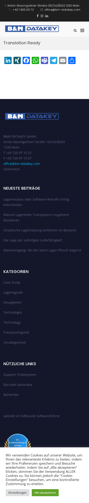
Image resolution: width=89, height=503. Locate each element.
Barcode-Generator (18, 384)
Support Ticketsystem (19, 374)
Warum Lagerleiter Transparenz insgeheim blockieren (36, 217)
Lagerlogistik (13, 292)
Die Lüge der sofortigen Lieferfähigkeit (32, 240)
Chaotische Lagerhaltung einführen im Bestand (39, 230)
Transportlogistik (16, 332)
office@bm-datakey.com (21, 163)
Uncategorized (14, 342)
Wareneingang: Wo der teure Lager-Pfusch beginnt (42, 250)
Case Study (11, 282)
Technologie (12, 312)
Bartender (11, 394)
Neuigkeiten (12, 302)
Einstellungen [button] (17, 493)
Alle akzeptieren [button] (45, 493)
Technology (12, 322)
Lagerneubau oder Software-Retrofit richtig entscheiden (36, 202)
